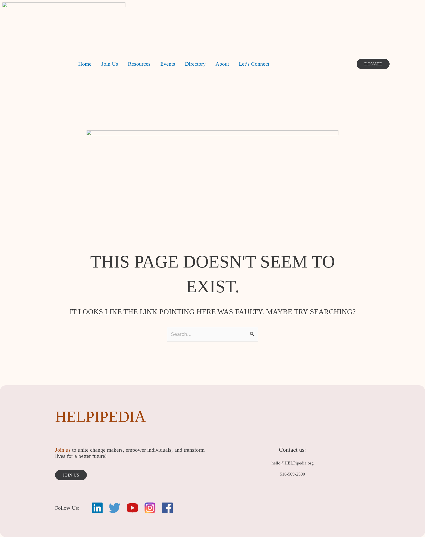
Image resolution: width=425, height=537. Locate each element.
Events (167, 64)
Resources (139, 64)
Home (84, 64)
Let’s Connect (254, 64)
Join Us (109, 64)
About (222, 64)
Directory (195, 64)
